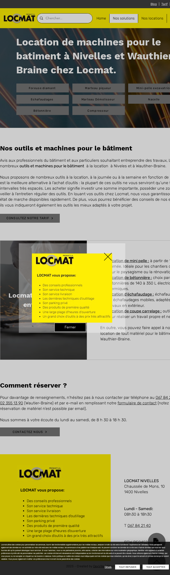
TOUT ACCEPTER (155, 567)
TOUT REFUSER (127, 567)
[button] (108, 257)
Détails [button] (108, 567)
